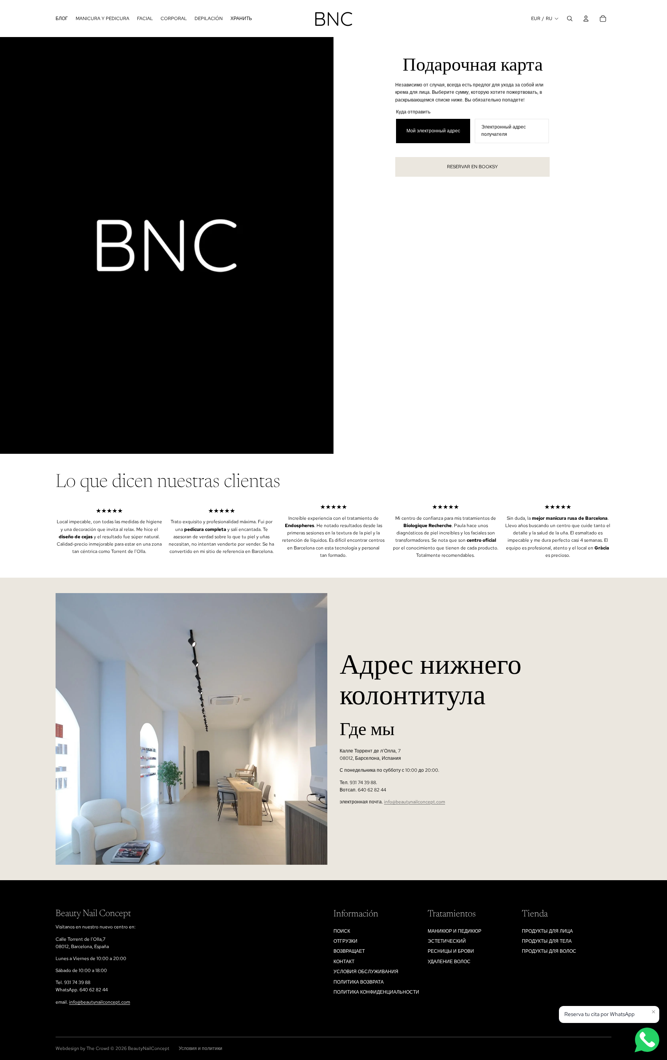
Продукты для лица (547, 931)
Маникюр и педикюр (454, 931)
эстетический (447, 941)
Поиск (342, 931)
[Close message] (653, 1012)
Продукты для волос (549, 951)
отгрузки (345, 941)
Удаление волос (449, 962)
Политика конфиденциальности (376, 992)
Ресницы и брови (451, 951)
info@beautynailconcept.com (414, 802)
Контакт (344, 962)
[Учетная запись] (585, 18)
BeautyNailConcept (148, 1048)
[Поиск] (569, 18)
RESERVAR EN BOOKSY (472, 167)
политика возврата (359, 982)
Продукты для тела (547, 941)
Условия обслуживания (366, 972)
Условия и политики (200, 1048)
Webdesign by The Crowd (82, 1048)
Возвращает (349, 951)
